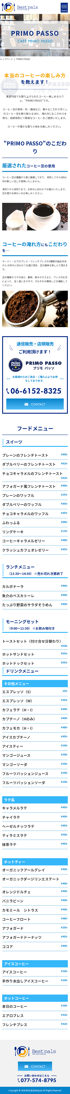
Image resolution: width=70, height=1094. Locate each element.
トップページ (6, 58)
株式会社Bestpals (34, 1090)
